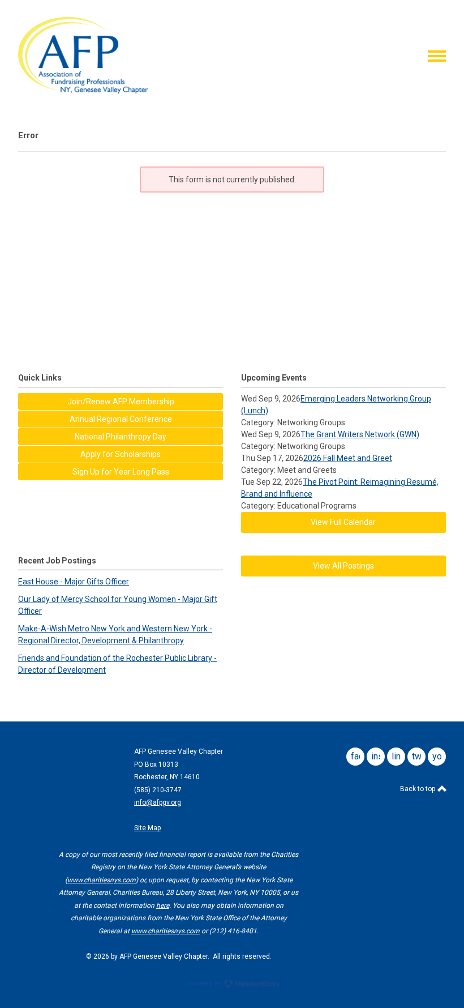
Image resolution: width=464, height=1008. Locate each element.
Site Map (147, 828)
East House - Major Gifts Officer (73, 581)
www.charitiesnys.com (101, 880)
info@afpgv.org (157, 802)
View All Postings (343, 565)
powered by (204, 983)
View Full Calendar (343, 522)
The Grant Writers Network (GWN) (359, 434)
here (162, 905)
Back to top (418, 789)
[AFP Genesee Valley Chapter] (87, 92)
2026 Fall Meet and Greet (347, 458)
